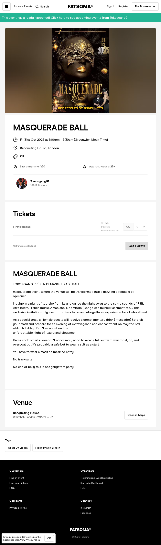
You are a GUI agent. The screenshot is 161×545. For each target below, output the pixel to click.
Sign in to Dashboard (91, 483)
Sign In (111, 6)
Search (44, 6)
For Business (143, 6)
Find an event (16, 478)
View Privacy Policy (30, 540)
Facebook (85, 513)
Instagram (85, 507)
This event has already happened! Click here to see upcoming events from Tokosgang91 (65, 17)
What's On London (18, 447)
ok (49, 538)
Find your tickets (18, 483)
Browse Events (23, 6)
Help (82, 488)
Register (123, 6)
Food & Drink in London (47, 447)
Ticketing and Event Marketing (96, 478)
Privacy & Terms (18, 507)
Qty (128, 226)
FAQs (12, 488)
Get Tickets (136, 246)
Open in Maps (136, 415)
